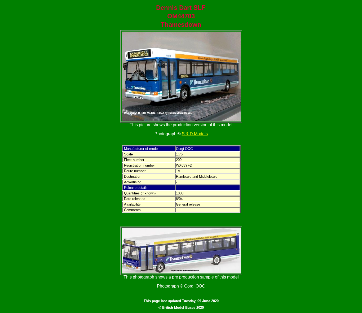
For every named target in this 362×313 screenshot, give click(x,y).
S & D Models (195, 134)
